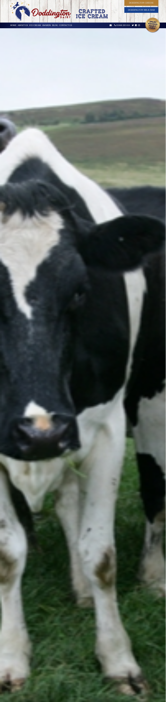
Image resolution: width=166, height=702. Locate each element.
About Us (23, 25)
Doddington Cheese (141, 2)
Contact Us (65, 25)
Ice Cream (35, 25)
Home (13, 25)
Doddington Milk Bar (141, 10)
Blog (55, 25)
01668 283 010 (123, 25)
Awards (46, 25)
